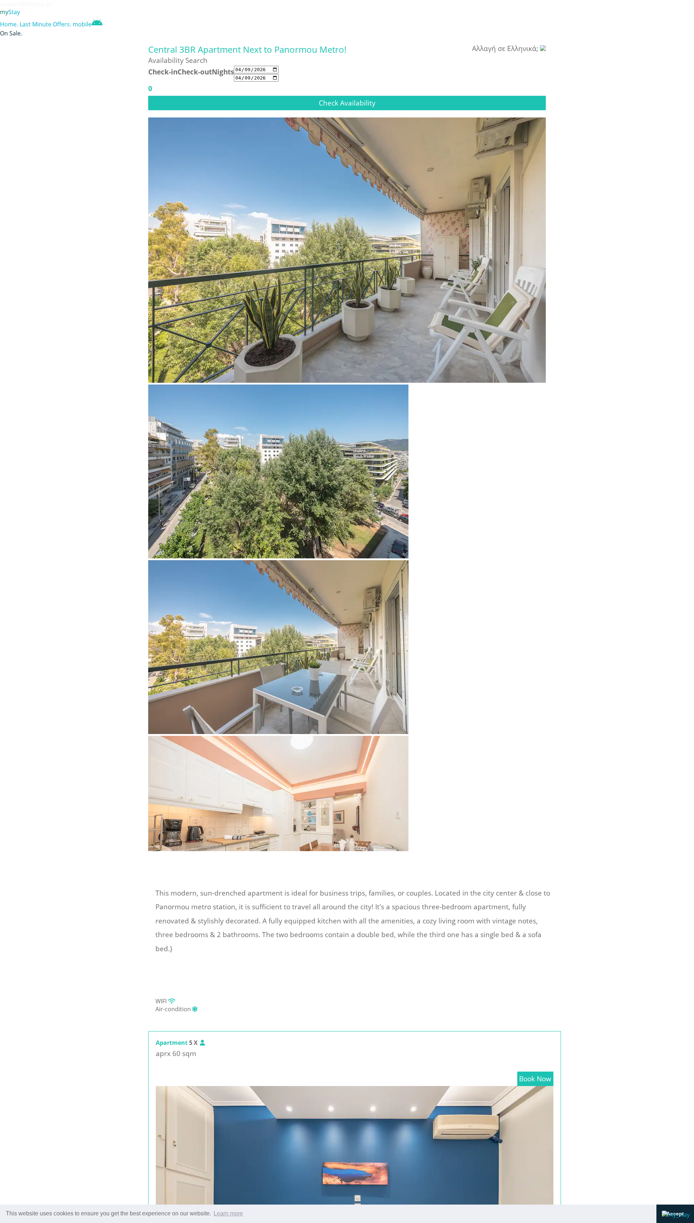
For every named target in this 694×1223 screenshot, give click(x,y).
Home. (9, 24)
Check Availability (347, 103)
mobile (82, 24)
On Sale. (11, 33)
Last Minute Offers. (45, 24)
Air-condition (173, 1009)
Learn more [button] (228, 1213)
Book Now (535, 1078)
